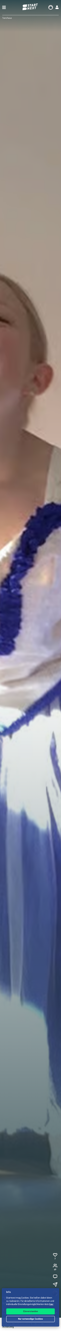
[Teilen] (55, 1284)
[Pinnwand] (55, 1277)
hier (51, 1304)
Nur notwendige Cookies (30, 1319)
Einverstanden (30, 1311)
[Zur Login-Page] (57, 7)
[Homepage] (30, 6)
